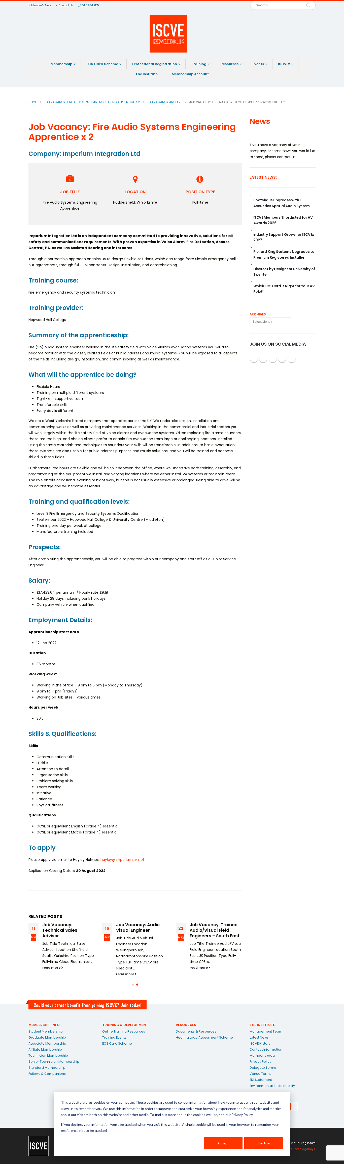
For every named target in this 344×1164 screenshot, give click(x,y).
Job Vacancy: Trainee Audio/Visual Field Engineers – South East (215, 930)
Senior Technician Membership (53, 1061)
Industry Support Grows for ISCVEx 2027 (283, 237)
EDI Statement (261, 1080)
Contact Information (266, 1049)
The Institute (146, 74)
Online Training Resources (123, 1031)
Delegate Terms (263, 1067)
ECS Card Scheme (102, 64)
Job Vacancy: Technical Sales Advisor (59, 930)
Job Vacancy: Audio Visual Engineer (138, 927)
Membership (61, 64)
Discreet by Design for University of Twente (284, 271)
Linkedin (291, 358)
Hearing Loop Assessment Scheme (204, 1037)
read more (51, 967)
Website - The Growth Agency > (293, 1149)
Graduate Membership (47, 1037)
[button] (133, 984)
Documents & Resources (196, 1031)
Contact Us (65, 5)
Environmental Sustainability (272, 1086)
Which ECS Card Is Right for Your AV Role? (284, 289)
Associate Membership (47, 1043)
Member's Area (41, 5)
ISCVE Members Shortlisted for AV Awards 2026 (283, 220)
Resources (229, 64)
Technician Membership (48, 1055)
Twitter (263, 358)
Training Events (114, 1037)
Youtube (273, 358)
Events (258, 64)
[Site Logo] (168, 34)
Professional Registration (154, 64)
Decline (264, 1143)
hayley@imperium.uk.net (122, 859)
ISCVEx (284, 64)
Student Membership (45, 1031)
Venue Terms (260, 1074)
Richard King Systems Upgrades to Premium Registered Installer (284, 254)
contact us (286, 156)
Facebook (254, 358)
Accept (223, 1143)
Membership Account (190, 74)
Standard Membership (46, 1067)
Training (199, 64)
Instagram (282, 358)
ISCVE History (260, 1043)
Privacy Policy (260, 1061)
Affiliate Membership (45, 1049)
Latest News (259, 1037)
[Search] (308, 5)
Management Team (266, 1031)
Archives (258, 314)
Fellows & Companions (47, 1074)
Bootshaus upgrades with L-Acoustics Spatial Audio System (281, 203)
